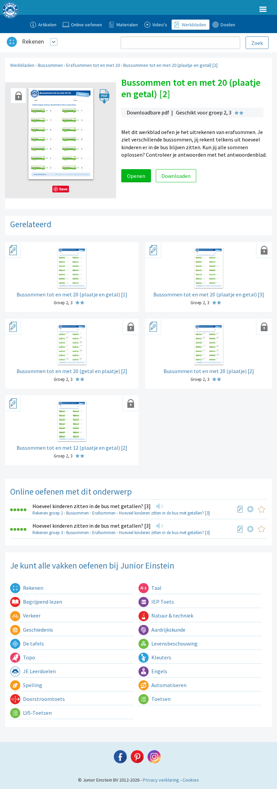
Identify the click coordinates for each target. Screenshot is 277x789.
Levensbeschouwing (174, 643)
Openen (136, 176)
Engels (158, 671)
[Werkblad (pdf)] (240, 509)
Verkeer (31, 615)
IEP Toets (162, 601)
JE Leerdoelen (39, 671)
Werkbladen (22, 65)
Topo (28, 657)
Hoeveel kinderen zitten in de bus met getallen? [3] (91, 506)
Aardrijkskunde (167, 629)
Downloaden (176, 176)
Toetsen (160, 698)
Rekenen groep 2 (47, 513)
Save (63, 188)
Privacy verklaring (161, 780)
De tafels (33, 643)
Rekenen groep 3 (47, 532)
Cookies (190, 780)
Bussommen (50, 65)
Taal (155, 587)
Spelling (32, 685)
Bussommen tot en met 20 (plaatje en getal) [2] (170, 65)
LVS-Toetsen (37, 712)
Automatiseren (168, 685)
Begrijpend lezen (42, 601)
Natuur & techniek (171, 615)
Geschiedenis (37, 629)
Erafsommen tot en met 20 (93, 65)
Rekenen (33, 41)
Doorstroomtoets (43, 698)
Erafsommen (104, 513)
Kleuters (160, 657)
